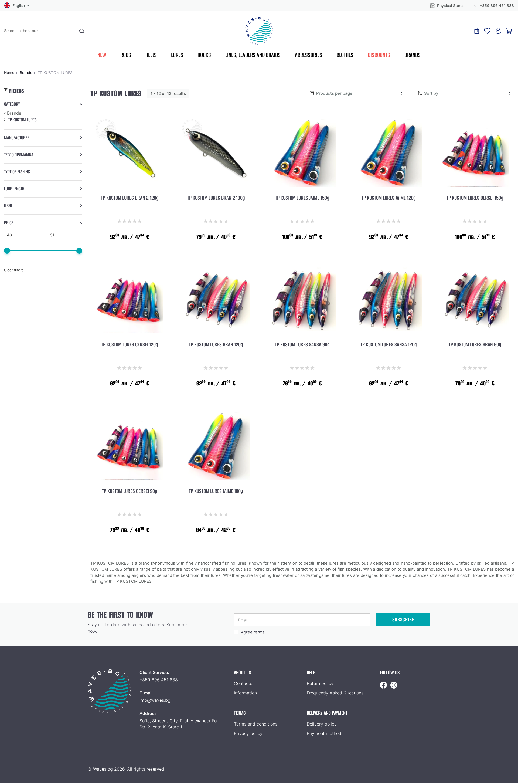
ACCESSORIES (308, 55)
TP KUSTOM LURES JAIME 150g (302, 198)
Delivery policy (322, 724)
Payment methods (325, 733)
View (129, 250)
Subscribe (403, 619)
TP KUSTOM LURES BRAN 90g (475, 344)
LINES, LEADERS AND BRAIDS (253, 55)
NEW (101, 55)
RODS (125, 55)
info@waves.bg (155, 700)
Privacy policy (248, 733)
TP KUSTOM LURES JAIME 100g (216, 491)
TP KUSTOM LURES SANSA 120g (388, 344)
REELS (151, 55)
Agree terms (253, 632)
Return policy (320, 683)
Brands (14, 113)
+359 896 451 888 (496, 5)
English (18, 5)
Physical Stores (450, 5)
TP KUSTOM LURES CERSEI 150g (475, 198)
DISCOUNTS (379, 55)
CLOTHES (344, 55)
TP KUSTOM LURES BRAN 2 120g (129, 198)
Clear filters (13, 269)
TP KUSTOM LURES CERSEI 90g (129, 491)
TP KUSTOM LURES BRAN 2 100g (216, 198)
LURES (177, 55)
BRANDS (412, 55)
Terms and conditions (255, 724)
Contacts (243, 683)
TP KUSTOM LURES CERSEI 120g (129, 344)
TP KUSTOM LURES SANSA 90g (302, 344)
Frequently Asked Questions (335, 693)
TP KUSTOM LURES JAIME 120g (388, 198)
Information (245, 693)
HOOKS (204, 55)
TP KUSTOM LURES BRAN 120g (216, 344)
